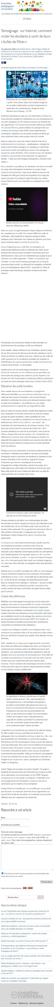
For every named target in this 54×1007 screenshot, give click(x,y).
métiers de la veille (20, 422)
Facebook (9, 591)
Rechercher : (13, 897)
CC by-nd (13, 804)
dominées (47, 616)
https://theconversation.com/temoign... (33, 67)
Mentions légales (37, 1003)
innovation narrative (23, 748)
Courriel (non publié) (10, 825)
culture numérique (34, 535)
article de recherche (30, 242)
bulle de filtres (46, 664)
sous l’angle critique (41, 610)
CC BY (29, 111)
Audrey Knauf (25, 49)
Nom (3, 818)
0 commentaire (6, 59)
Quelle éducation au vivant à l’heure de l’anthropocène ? (24, 941)
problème (5, 156)
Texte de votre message (11, 832)
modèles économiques (10, 130)
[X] (5, 63)
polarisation (10, 666)
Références (23, 1003)
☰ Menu (27, 19)
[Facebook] (2, 63)
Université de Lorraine (9, 56)
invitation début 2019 (43, 381)
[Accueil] (27, 10)
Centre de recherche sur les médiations (17, 372)
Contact (13, 1003)
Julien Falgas (36, 49)
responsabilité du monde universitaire (35, 604)
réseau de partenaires (44, 14)
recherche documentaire (11, 172)
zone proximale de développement (26, 655)
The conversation (25, 56)
